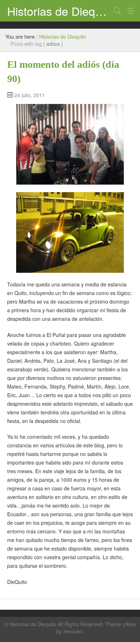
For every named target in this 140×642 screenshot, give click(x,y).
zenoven (73, 631)
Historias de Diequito (59, 11)
